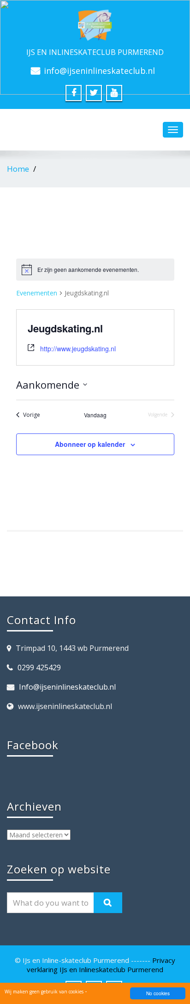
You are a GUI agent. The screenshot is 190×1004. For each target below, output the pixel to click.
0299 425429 (39, 667)
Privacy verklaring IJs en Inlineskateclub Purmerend (101, 965)
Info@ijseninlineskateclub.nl (67, 687)
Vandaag (95, 415)
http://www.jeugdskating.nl (78, 348)
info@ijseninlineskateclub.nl (99, 70)
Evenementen (36, 293)
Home (18, 168)
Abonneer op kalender (90, 444)
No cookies (158, 993)
